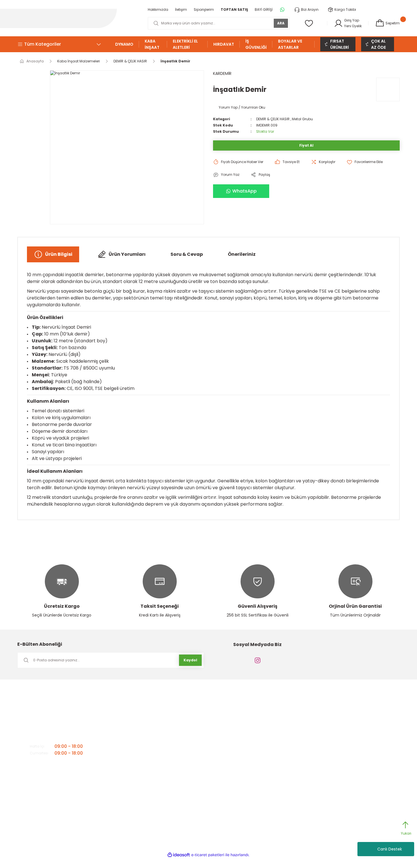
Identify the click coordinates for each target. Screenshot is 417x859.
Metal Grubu (302, 119)
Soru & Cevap (186, 254)
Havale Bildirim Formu (254, 723)
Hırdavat (329, 750)
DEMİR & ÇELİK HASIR (273, 119)
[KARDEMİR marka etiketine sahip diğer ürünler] (388, 89)
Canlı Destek (389, 849)
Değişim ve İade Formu (254, 750)
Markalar (155, 741)
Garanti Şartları (248, 714)
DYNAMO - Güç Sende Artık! (345, 732)
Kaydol (190, 660)
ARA (281, 23)
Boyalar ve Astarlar (338, 714)
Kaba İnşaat (332, 768)
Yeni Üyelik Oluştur (250, 732)
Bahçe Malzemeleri (338, 704)
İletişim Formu (160, 714)
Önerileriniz (242, 254)
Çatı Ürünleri (332, 723)
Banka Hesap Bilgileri (166, 732)
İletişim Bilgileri (160, 723)
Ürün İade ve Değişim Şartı (257, 741)
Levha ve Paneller (336, 777)
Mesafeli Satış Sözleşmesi (257, 759)
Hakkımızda (158, 704)
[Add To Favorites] (365, 162)
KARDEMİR (222, 73)
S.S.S (152, 750)
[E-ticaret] (207, 855)
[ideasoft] (178, 855)
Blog (152, 759)
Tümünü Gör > (335, 786)
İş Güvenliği (331, 759)
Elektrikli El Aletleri (336, 741)
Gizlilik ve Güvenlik (250, 704)
